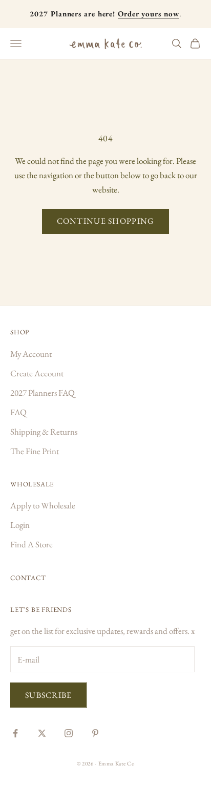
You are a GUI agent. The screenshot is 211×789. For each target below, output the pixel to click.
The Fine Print (34, 451)
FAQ (18, 412)
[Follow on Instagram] (69, 733)
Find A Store (31, 544)
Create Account (37, 373)
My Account (31, 353)
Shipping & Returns (43, 431)
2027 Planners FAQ (42, 392)
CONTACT (28, 577)
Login (20, 524)
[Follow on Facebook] (15, 733)
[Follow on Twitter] (42, 733)
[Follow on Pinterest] (95, 733)
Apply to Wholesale (42, 505)
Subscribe (48, 695)
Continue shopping (106, 221)
